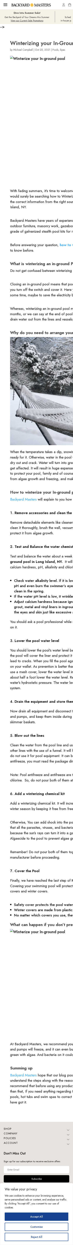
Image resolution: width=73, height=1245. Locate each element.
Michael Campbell (23, 50)
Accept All (36, 1217)
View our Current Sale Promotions (27, 20)
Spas (62, 50)
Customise (36, 1227)
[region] (36, 1214)
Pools (55, 50)
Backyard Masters (23, 499)
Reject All (36, 1237)
